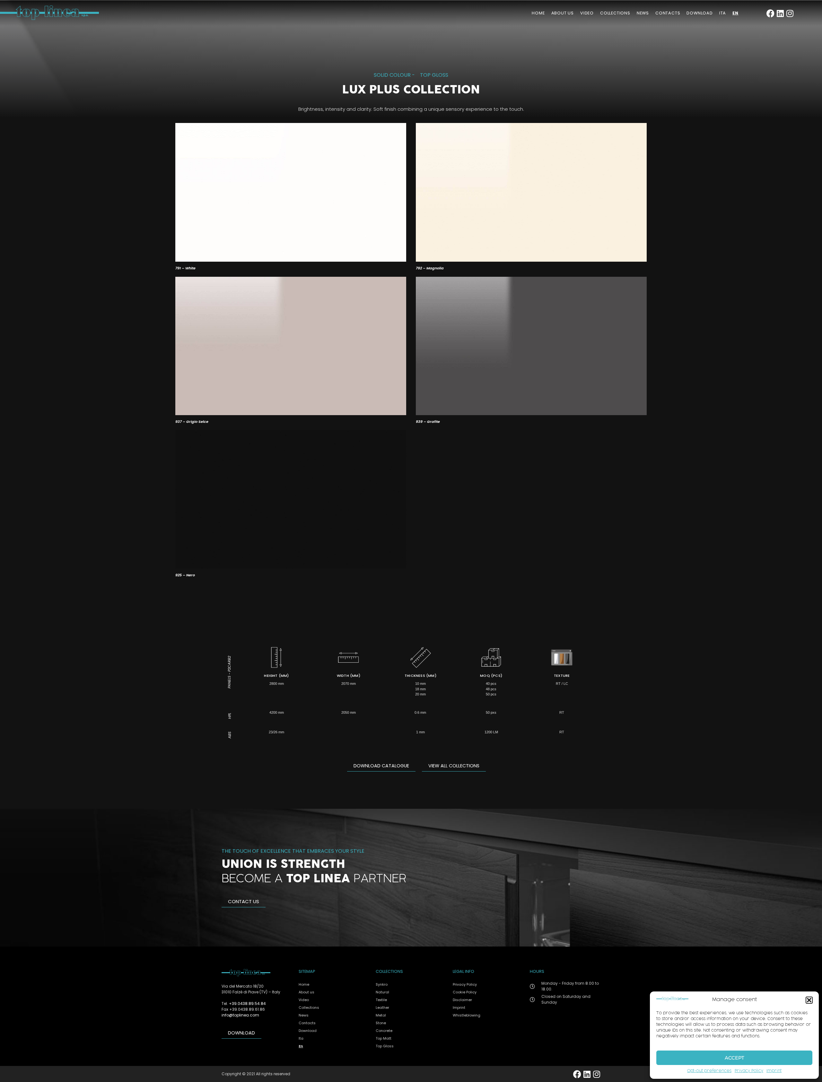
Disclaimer (462, 999)
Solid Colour (392, 75)
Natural (382, 992)
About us (562, 13)
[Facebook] (770, 13)
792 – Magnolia (430, 268)
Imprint (774, 1071)
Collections (615, 13)
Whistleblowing (466, 1015)
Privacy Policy (749, 1071)
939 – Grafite (428, 421)
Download (699, 13)
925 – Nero (185, 575)
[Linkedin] (780, 13)
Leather (382, 1007)
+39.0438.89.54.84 (247, 1003)
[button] (809, 1000)
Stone (381, 1022)
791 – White (185, 268)
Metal (381, 1015)
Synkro (382, 984)
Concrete (384, 1030)
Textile (381, 999)
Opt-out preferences (709, 1071)
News (643, 13)
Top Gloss (434, 75)
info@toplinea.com (240, 1015)
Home (538, 13)
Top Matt (383, 1038)
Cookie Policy (465, 992)
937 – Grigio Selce (191, 421)
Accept (734, 1058)
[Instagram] (790, 13)
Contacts (667, 13)
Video (587, 13)
